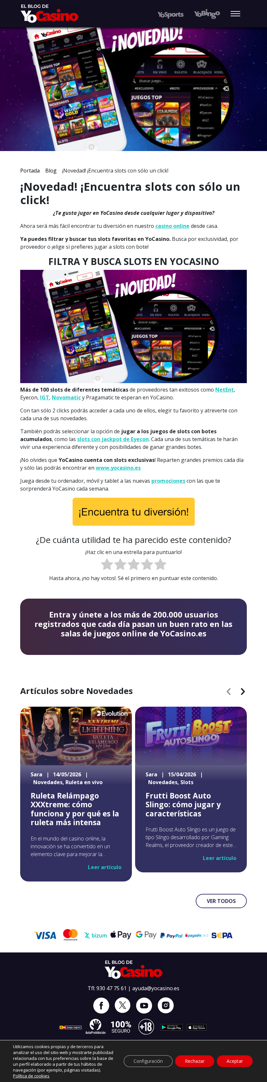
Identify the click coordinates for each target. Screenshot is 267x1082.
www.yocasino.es (118, 467)
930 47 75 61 (111, 988)
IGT (44, 397)
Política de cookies (31, 1076)
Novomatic (66, 397)
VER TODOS (221, 901)
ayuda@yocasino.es (155, 988)
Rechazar (194, 1061)
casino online (172, 225)
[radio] (107, 565)
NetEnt (224, 389)
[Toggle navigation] (235, 14)
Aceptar (235, 1061)
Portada (30, 170)
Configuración (148, 1061)
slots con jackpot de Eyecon (113, 439)
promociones (168, 480)
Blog (51, 170)
